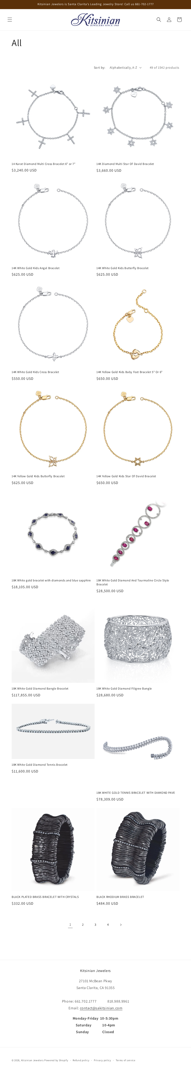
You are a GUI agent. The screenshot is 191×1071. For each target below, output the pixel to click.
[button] (10, 19)
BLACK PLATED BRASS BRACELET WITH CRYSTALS (45, 897)
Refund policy (81, 1060)
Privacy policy (102, 1060)
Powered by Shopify (56, 1060)
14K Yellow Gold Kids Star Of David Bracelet (126, 476)
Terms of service (125, 1060)
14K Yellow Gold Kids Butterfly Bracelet (38, 476)
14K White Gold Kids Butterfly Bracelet (122, 268)
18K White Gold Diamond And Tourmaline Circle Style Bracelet (132, 582)
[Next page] (121, 925)
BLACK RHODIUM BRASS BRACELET (120, 897)
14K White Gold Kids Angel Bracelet (35, 268)
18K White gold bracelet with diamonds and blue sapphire (51, 580)
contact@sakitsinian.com (101, 1008)
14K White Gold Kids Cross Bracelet (35, 372)
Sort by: (99, 67)
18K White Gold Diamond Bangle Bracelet (40, 688)
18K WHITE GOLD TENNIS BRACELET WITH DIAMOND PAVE (135, 793)
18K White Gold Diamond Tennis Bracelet (40, 765)
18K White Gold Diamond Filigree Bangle (124, 688)
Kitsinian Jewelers (32, 1060)
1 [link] (70, 924)
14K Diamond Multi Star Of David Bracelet (125, 164)
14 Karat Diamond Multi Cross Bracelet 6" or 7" (43, 164)
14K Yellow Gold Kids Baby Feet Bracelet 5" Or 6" (129, 372)
